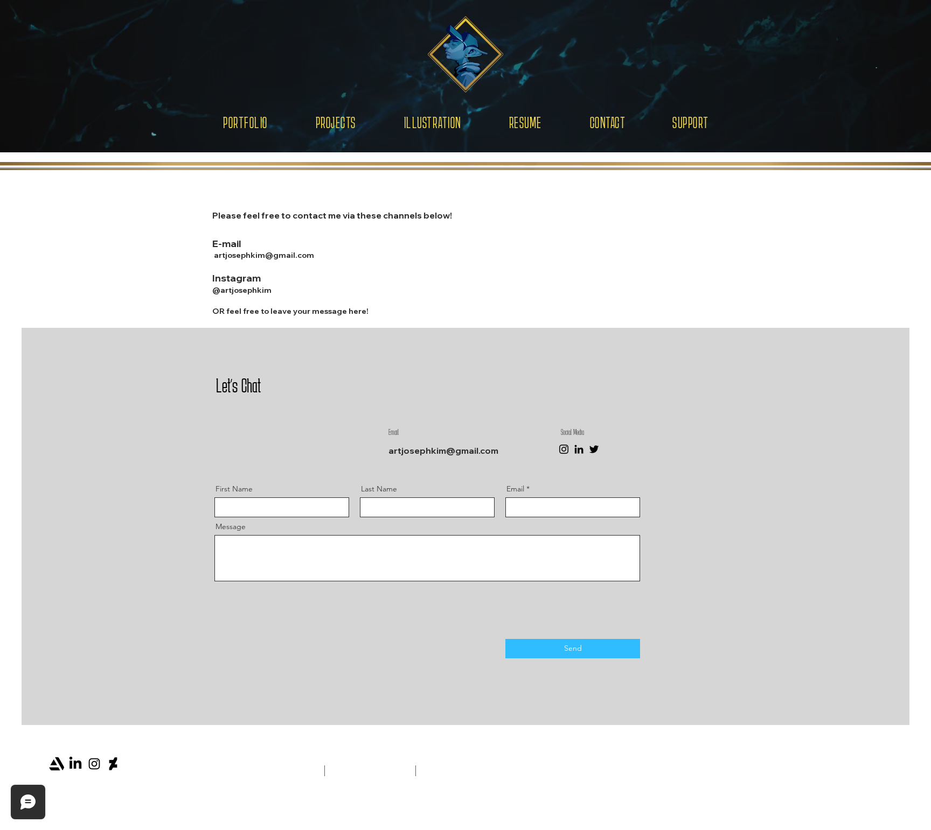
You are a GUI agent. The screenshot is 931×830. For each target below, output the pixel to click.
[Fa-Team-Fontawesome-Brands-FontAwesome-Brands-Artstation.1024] (56, 763)
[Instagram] (564, 449)
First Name (234, 489)
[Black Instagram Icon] (94, 763)
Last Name (379, 489)
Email (515, 489)
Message (231, 526)
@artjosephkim (242, 290)
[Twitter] (594, 449)
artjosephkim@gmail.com (264, 255)
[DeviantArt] (113, 763)
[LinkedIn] (579, 449)
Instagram (236, 278)
